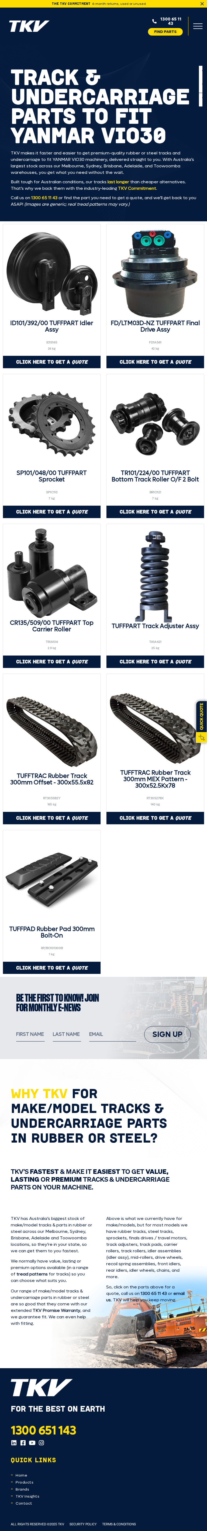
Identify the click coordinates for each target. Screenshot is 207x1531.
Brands (22, 1489)
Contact (24, 1503)
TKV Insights (27, 1496)
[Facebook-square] (23, 1443)
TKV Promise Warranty (56, 1310)
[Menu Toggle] (198, 26)
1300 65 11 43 (44, 198)
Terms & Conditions (119, 1524)
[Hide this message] (202, 4)
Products (24, 1482)
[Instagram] (41, 1443)
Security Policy (83, 1524)
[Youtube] (32, 1443)
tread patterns (32, 1274)
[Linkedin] (14, 1443)
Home (21, 1475)
